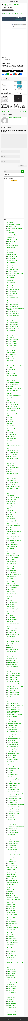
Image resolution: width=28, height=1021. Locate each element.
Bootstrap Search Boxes (12, 324)
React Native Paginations (13, 916)
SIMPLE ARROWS (11, 951)
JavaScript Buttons (11, 727)
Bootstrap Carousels (12, 266)
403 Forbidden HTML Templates (14, 224)
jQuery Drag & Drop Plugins (13, 794)
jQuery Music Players (12, 828)
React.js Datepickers (12, 934)
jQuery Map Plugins (11, 821)
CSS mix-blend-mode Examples (14, 531)
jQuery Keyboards (11, 817)
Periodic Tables (10, 893)
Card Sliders (10, 360)
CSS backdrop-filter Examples (14, 388)
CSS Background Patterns (13, 390)
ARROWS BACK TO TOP (12, 239)
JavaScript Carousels (12, 729)
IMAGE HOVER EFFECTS (12, 703)
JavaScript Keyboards (12, 736)
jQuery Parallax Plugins (12, 843)
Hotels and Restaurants (12, 666)
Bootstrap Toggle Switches (13, 347)
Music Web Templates (12, 880)
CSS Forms (9, 469)
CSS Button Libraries (12, 415)
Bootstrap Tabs (10, 337)
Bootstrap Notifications (12, 306)
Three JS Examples (11, 971)
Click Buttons (10, 364)
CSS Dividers (10, 448)
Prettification (10, 901)
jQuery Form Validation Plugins (14, 798)
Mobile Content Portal (12, 876)
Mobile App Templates (12, 873)
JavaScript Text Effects (12, 761)
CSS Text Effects (11, 604)
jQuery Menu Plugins (16, 13)
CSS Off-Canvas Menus (12, 544)
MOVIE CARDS (10, 878)
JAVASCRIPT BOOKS (12, 725)
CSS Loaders (10, 516)
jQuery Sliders (10, 859)
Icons (8, 701)
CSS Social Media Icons (12, 583)
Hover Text (9, 671)
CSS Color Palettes (11, 436)
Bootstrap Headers (11, 291)
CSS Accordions (11, 379)
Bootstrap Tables (11, 335)
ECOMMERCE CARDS (12, 632)
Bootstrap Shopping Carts (13, 328)
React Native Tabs (11, 918)
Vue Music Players (11, 1003)
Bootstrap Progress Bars (13, 319)
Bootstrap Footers (11, 284)
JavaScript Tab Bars (11, 755)
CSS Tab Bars (10, 597)
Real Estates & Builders (12, 942)
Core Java (9, 367)
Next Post (23, 111)
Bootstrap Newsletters (12, 304)
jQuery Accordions (11, 766)
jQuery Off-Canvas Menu (13, 4)
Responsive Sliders (11, 946)
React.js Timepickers (12, 940)
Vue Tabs (9, 1009)
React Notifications (11, 919)
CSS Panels (10, 550)
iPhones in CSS (10, 718)
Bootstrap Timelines (12, 343)
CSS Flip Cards (10, 463)
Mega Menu (10, 871)
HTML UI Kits (10, 696)
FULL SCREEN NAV (5, 104)
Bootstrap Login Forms (12, 297)
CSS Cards (9, 423)
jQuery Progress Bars (12, 845)
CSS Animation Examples (13, 382)
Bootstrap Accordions (12, 256)
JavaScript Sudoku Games (13, 753)
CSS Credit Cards (11, 442)
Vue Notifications (11, 1005)
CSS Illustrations (11, 501)
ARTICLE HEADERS (11, 243)
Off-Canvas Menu (11, 889)
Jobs (8, 765)
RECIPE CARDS (10, 944)
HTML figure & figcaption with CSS (15, 686)
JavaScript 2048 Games (12, 721)
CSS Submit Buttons (11, 593)
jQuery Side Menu (11, 858)
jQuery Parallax (10, 839)
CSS (8, 371)
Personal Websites (11, 895)
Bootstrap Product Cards (13, 315)
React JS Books (11, 912)
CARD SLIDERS (10, 358)
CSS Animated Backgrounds (13, 380)
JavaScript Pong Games (12, 746)
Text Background (11, 969)
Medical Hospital (11, 869)
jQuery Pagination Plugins (13, 838)
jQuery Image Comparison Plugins (15, 808)
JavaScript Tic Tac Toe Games (14, 763)
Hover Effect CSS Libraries (13, 668)
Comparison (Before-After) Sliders (15, 365)
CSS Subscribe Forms (12, 595)
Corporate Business (11, 369)
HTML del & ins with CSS (13, 681)
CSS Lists (9, 514)
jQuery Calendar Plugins (12, 774)
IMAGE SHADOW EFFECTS (13, 709)
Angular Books (10, 232)
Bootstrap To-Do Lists (12, 345)
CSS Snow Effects (11, 582)
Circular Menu (10, 362)
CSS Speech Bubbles (12, 587)
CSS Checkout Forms (12, 429)
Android (9, 230)
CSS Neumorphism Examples (14, 540)
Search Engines (10, 949)
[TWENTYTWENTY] (18, 88)
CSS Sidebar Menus (11, 576)
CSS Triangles (10, 625)
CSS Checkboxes (11, 427)
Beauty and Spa (10, 251)
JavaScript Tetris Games (12, 759)
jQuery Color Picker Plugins (13, 783)
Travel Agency (10, 975)
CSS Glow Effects (11, 477)
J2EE (8, 720)
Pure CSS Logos (11, 906)
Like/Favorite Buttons (12, 867)
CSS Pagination (10, 548)
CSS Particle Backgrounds (13, 555)
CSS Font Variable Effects (13, 467)
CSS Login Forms (11, 518)
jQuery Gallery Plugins (12, 802)
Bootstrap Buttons (11, 262)
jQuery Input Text (11, 815)
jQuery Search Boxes (12, 853)
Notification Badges (11, 886)
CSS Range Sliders (11, 563)
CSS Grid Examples (11, 484)
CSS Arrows (10, 386)
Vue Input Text (10, 1001)
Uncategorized (10, 981)
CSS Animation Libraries (12, 384)
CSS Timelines (10, 615)
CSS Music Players (11, 538)
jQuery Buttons (10, 772)
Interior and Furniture (12, 716)
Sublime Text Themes (12, 966)
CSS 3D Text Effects (12, 375)
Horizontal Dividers (11, 660)
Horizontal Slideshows (12, 662)
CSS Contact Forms (11, 438)
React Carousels (11, 908)
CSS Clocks (10, 432)
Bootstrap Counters (11, 275)
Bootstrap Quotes (11, 320)
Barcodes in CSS (11, 247)
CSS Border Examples (12, 406)
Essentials (9, 640)
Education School (11, 636)
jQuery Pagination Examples (13, 836)
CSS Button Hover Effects (13, 414)
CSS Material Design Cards (13, 525)
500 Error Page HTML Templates (14, 228)
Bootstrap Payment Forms (13, 313)
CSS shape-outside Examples (14, 574)
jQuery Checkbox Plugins (13, 781)
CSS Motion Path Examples (13, 537)
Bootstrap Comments (12, 271)
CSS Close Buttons (11, 434)
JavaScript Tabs (11, 757)
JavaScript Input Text (12, 735)
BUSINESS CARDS (11, 352)
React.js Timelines (11, 938)
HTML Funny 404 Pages (12, 688)
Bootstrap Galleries (11, 287)
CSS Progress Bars (11, 559)
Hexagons (9, 655)
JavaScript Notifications (12, 744)
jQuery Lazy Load (11, 819)
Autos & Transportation (12, 245)
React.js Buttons (11, 933)
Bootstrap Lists (10, 295)
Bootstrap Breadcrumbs (12, 260)
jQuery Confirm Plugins (12, 785)
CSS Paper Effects (11, 552)
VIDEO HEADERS (11, 997)
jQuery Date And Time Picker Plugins (15, 793)
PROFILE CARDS (11, 904)
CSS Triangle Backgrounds (13, 623)
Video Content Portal (12, 996)
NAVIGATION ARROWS (12, 882)
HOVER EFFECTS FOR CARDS (14, 670)
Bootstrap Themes (11, 341)
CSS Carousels (10, 425)
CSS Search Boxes (11, 570)
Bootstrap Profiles (11, 317)
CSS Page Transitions (12, 546)
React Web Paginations (12, 927)
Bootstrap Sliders (11, 332)
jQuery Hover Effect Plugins (13, 806)
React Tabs (9, 925)
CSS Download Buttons (12, 452)
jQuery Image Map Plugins (13, 811)
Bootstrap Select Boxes (12, 326)
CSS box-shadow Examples (13, 408)
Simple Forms (10, 953)
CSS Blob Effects (11, 399)
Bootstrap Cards (11, 264)
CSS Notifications (11, 542)
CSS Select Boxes (11, 572)
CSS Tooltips (10, 621)
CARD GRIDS (10, 356)
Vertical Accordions (11, 986)
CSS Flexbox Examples (12, 462)
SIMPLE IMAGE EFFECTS (13, 955)
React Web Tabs (11, 929)
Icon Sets (9, 700)
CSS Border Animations (12, 404)
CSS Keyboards (10, 508)
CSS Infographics (11, 505)
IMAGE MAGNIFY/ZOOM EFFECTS (15, 705)
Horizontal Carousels (12, 658)
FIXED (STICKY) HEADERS (13, 641)
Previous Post (6, 111)
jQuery (10, 13)
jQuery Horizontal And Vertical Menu (15, 804)
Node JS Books (10, 884)
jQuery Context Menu (12, 787)
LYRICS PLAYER (18, 104)
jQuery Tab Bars (10, 863)
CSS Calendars (10, 421)
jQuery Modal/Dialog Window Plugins (15, 826)
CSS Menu (9, 527)
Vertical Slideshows (11, 992)
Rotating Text (10, 948)
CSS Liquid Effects (11, 512)
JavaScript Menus (11, 740)
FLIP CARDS (10, 643)
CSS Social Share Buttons (13, 585)
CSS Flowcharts (11, 465)
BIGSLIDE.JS (5, 13)
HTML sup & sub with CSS (13, 694)
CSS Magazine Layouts (12, 520)
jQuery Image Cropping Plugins (14, 809)
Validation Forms (11, 984)
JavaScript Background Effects (14, 723)
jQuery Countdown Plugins (13, 789)
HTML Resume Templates (13, 692)
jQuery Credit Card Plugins (13, 791)
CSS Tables (10, 598)
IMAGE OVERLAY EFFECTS (13, 707)
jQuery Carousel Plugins (12, 778)
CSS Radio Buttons (11, 561)
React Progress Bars (12, 923)
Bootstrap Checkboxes (12, 269)
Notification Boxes (11, 888)
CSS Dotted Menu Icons (12, 450)
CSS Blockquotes (11, 400)
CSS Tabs (9, 600)
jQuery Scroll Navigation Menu (14, 851)
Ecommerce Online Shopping (13, 634)
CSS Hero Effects (11, 490)
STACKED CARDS (11, 961)
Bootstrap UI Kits (11, 349)
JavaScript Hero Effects (12, 733)
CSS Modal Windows (12, 535)
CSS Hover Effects (11, 499)
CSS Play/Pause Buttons (13, 557)
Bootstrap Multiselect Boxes (13, 302)
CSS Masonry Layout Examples (14, 523)
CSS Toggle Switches (12, 619)
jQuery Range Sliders (12, 847)
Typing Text (10, 979)
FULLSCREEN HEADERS (12, 649)
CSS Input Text (10, 507)
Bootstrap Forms (11, 286)
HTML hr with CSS (11, 690)
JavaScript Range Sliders (13, 750)
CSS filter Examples (11, 456)
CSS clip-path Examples (12, 430)
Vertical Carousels (11, 988)
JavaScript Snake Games (13, 751)
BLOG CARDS (10, 252)
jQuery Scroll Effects (12, 849)
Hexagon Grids (10, 653)
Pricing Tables (10, 903)
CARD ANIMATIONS (11, 354)
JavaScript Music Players (13, 742)
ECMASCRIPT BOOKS (12, 630)
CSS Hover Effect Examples (13, 497)
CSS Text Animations (12, 602)
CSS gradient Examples (12, 482)
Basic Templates (11, 249)
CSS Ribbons (10, 565)
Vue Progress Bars (11, 1007)
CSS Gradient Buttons (12, 480)
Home (5, 4)
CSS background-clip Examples (14, 395)
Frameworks (10, 647)
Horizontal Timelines (12, 664)
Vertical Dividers (11, 990)
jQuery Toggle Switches (12, 865)
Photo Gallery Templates (12, 897)
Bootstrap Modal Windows (13, 300)
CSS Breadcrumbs (11, 410)
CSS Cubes (9, 443)
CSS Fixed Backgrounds (12, 458)
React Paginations (11, 921)
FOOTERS (9, 645)
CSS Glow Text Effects (12, 478)
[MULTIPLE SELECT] (4, 88)
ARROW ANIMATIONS (12, 236)
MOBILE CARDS (11, 874)
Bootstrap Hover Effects (12, 293)
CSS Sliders (10, 578)
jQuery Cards (10, 776)
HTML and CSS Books (12, 677)
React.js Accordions (11, 931)
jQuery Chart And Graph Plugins (14, 779)
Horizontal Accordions (12, 656)
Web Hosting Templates (12, 1011)
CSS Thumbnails (11, 613)
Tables (8, 967)
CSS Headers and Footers (13, 488)
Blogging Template (11, 254)
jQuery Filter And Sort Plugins (14, 796)
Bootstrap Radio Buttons (12, 322)
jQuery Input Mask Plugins (13, 813)
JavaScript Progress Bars (13, 748)
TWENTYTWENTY (18, 89)
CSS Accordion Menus (12, 377)
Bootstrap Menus (11, 299)
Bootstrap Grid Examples (13, 289)
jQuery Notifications (11, 830)
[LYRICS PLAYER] (18, 102)
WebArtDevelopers (18, 10)
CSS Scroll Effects (11, 568)
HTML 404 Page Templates (13, 673)
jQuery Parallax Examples (13, 841)
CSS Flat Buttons (11, 460)
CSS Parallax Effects (12, 553)
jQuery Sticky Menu (11, 861)
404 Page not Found (11, 226)
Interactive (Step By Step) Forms (14, 714)
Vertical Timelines (11, 994)
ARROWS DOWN (11, 241)
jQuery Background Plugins (13, 768)
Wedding (9, 1012)
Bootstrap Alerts (11, 258)
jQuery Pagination (11, 834)
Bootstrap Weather (11, 350)
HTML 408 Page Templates (13, 675)
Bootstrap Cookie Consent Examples (15, 273)
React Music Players (12, 914)
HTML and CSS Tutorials (12, 679)
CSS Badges (10, 397)
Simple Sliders (10, 957)
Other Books (10, 891)
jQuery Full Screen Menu (12, 800)
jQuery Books (10, 770)
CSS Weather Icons (11, 626)
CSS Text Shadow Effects (13, 610)
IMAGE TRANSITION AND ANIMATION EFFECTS (13, 712)
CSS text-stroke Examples (13, 611)
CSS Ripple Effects (11, 567)
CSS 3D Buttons (11, 373)
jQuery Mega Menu (11, 823)
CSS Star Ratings (11, 591)
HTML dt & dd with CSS (12, 685)
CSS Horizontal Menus (12, 493)
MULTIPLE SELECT (5, 89)
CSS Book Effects (11, 402)
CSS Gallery (10, 475)
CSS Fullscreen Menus (12, 473)
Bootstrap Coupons (11, 277)
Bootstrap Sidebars (11, 330)
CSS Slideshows (11, 580)
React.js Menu (10, 936)
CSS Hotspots (10, 495)
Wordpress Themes (11, 1014)
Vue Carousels (10, 999)
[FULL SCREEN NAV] (4, 102)
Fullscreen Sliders (11, 651)
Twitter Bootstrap (11, 977)
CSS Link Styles (11, 510)
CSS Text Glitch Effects (12, 608)
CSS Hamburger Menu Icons (13, 486)
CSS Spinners (10, 589)
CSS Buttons (10, 417)
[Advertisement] (14, 43)
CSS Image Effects (11, 503)
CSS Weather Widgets (12, 628)
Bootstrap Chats (11, 267)
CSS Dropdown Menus (12, 454)
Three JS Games (11, 973)
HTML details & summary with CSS (15, 683)
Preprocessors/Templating (13, 899)
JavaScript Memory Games (13, 738)
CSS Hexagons (10, 492)
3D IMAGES (10, 222)
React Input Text (11, 910)
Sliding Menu (10, 959)
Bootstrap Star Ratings (12, 334)
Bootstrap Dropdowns (12, 282)
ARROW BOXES (10, 237)
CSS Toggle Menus (11, 617)
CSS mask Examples (12, 522)
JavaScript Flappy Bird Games (14, 731)
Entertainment (10, 638)
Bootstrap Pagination (12, 311)
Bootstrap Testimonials (12, 339)
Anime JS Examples (11, 234)
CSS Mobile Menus (11, 533)
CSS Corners (10, 440)
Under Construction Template (13, 982)
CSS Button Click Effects (13, 412)
